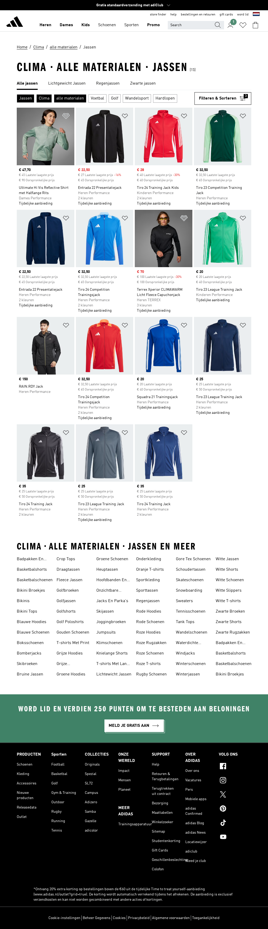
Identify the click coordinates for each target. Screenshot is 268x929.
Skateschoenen (190, 580)
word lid (243, 14)
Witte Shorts (227, 570)
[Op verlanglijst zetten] (66, 117)
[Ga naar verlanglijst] (243, 25)
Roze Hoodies (148, 632)
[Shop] (14, 22)
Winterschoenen (191, 664)
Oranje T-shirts (150, 570)
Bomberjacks (29, 653)
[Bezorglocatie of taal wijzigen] (256, 14)
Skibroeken (27, 664)
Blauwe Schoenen (33, 632)
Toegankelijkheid (206, 918)
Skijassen (105, 611)
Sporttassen (147, 591)
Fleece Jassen (69, 580)
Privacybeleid (139, 918)
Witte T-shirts (228, 601)
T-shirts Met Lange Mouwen (113, 664)
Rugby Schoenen (151, 674)
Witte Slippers (229, 591)
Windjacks (185, 653)
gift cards (226, 14)
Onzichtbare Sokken (107, 591)
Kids (85, 25)
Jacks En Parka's (112, 601)
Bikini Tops (27, 611)
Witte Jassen (227, 559)
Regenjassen (148, 601)
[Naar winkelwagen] (255, 25)
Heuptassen (107, 570)
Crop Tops (66, 559)
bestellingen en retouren (198, 14)
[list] (134, 84)
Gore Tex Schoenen (193, 559)
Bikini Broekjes (31, 591)
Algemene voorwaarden (171, 918)
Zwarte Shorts (229, 622)
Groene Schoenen (112, 559)
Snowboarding (189, 591)
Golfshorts (66, 611)
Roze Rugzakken (151, 643)
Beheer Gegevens (96, 918)
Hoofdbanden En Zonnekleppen (111, 580)
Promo (153, 25)
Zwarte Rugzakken (233, 632)
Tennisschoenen (190, 611)
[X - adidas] (235, 795)
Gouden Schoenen (73, 632)
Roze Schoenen (150, 653)
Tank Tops (185, 622)
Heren (45, 25)
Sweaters (184, 601)
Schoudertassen (190, 570)
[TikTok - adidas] (235, 823)
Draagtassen (68, 570)
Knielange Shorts (112, 653)
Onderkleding (148, 559)
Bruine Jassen (30, 674)
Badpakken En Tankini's (30, 559)
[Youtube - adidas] (235, 838)
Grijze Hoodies (70, 653)
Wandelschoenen (191, 632)
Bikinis (23, 601)
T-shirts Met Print (73, 643)
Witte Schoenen (230, 580)
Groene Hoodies (71, 674)
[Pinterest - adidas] (235, 809)
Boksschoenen (30, 643)
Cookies (119, 918)
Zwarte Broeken (230, 611)
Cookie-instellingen (64, 918)
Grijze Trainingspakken (72, 664)
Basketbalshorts (32, 570)
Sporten (131, 25)
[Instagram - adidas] (235, 781)
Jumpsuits (106, 632)
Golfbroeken (68, 591)
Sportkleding (148, 580)
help (173, 14)
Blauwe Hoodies (31, 622)
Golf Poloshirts (70, 622)
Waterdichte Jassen (187, 643)
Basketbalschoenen (35, 580)
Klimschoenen (109, 643)
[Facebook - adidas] (235, 767)
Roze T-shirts (148, 664)
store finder (158, 14)
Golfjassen (66, 601)
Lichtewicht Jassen (113, 674)
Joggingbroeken (111, 622)
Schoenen (107, 25)
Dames (66, 25)
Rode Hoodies (148, 611)
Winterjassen (188, 674)
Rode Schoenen (150, 622)
